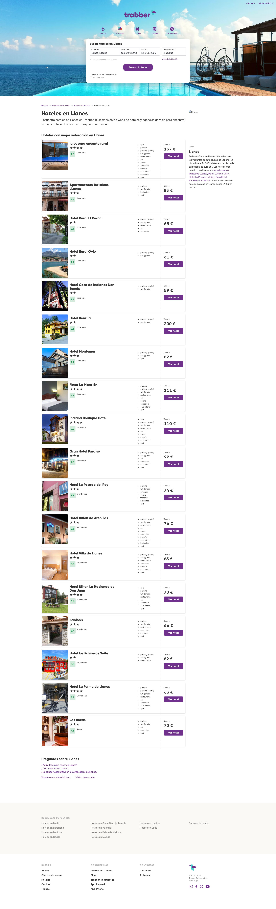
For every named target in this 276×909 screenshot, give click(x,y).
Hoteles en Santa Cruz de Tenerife (108, 823)
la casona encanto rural (89, 143)
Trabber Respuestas (102, 879)
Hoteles (45, 879)
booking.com (98, 78)
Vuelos (45, 870)
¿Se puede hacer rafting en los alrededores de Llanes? (69, 771)
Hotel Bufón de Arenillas (89, 518)
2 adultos (168, 52)
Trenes (45, 888)
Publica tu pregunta (85, 777)
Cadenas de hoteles (199, 823)
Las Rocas (78, 720)
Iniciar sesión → (266, 3)
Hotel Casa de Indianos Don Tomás (92, 287)
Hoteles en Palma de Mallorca (106, 832)
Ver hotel (173, 156)
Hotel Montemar (82, 351)
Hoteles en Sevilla (50, 836)
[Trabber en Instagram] (191, 888)
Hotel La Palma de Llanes (90, 686)
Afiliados (145, 875)
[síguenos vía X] (201, 888)
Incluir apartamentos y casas (105, 59)
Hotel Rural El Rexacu (86, 218)
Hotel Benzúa (80, 318)
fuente (191, 146)
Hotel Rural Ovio (83, 251)
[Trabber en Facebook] (196, 888)
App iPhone (97, 888)
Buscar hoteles (138, 67)
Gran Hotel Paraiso (85, 451)
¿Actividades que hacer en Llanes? (59, 765)
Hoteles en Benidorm (52, 832)
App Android (98, 884)
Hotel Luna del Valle (218, 173)
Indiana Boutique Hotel (88, 418)
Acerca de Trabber (101, 870)
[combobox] (104, 52)
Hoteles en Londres (150, 823)
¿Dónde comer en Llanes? (54, 768)
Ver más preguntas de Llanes (56, 777)
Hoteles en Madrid (50, 823)
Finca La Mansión (83, 385)
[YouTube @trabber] (207, 888)
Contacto (145, 870)
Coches (45, 884)
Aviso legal (193, 881)
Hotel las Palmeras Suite (89, 653)
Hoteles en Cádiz (148, 827)
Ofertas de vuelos (51, 875)
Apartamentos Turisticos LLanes (89, 187)
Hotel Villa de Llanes (86, 553)
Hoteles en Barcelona (52, 827)
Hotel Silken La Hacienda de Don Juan (92, 588)
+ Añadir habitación (170, 59)
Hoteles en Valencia (101, 827)
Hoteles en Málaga (100, 836)
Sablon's (76, 620)
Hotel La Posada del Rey (89, 485)
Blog (93, 875)
